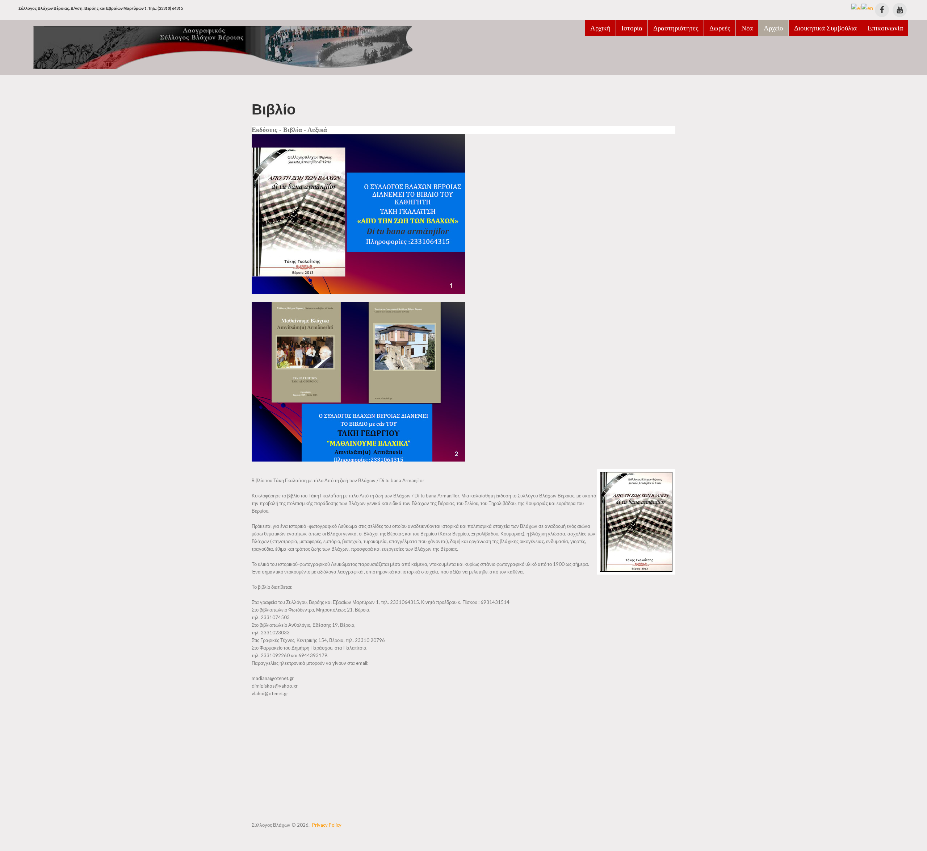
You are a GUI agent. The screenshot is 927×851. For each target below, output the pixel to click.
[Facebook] (882, 10)
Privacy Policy (326, 825)
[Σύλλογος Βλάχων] (215, 47)
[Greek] (856, 7)
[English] (867, 7)
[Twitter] (900, 10)
